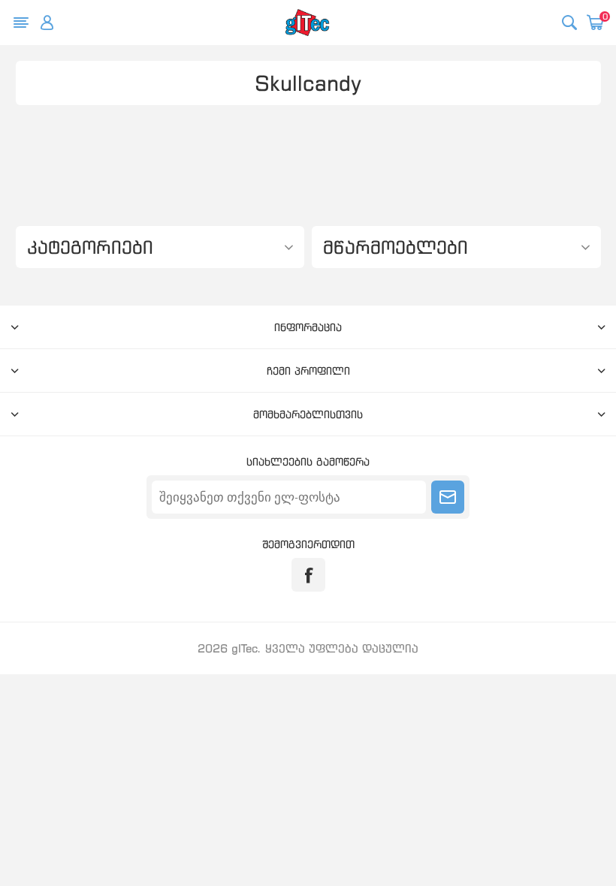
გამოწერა (447, 497)
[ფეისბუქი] (308, 575)
